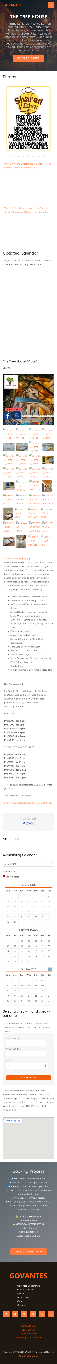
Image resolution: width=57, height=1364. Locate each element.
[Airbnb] (42, 1314)
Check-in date (12, 1038)
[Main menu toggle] (51, 5)
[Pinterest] (33, 1314)
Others (20, 1301)
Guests (9, 1060)
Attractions (23, 1297)
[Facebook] (6, 1314)
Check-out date (13, 1049)
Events (20, 1293)
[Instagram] (24, 1314)
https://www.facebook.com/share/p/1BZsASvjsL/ (28, 803)
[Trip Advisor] (51, 1314)
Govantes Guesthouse (28, 1285)
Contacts (21, 1305)
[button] (6, 118)
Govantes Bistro (25, 1289)
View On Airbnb (12, 163)
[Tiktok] (15, 1314)
